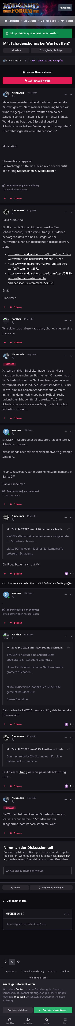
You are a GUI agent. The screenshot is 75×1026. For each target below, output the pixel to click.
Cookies (65, 971)
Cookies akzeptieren (55, 1010)
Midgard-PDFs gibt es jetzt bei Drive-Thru (34, 33)
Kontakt (52, 971)
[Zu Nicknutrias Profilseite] (5, 60)
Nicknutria (15, 60)
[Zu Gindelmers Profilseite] (6, 212)
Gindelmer (18, 210)
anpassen (19, 996)
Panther (16, 319)
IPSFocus (43, 977)
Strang (23, 772)
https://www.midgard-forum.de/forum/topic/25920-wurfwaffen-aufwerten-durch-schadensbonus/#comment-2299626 (40, 278)
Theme (31, 977)
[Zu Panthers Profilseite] (6, 320)
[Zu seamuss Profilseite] (6, 432)
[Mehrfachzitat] (4, 198)
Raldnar (12, 583)
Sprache (10, 971)
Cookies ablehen (18, 1010)
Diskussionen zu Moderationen (36, 171)
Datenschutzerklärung (32, 971)
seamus (16, 430)
